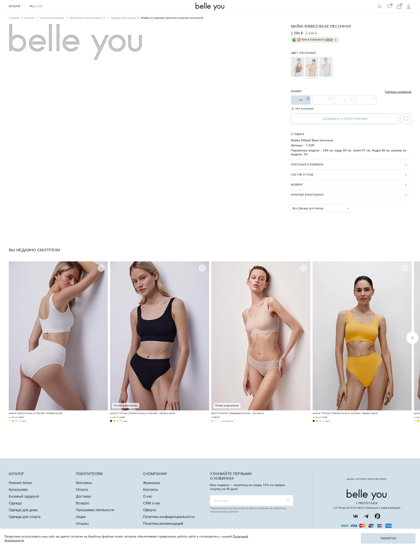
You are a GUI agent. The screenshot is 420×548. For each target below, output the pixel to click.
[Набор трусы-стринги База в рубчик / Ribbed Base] (159, 335)
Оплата (82, 489)
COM (39, 6)
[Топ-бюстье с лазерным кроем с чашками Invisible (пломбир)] (216, 421)
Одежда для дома (23, 510)
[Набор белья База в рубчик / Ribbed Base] (58, 335)
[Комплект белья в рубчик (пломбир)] (10, 421)
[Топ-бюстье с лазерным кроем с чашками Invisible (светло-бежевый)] (219, 421)
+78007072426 (366, 503)
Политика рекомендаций (163, 523)
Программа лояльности (95, 510)
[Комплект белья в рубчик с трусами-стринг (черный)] (111, 421)
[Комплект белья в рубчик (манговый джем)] (13, 421)
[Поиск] (379, 6)
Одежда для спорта (24, 517)
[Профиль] (408, 6)
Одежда (15, 503)
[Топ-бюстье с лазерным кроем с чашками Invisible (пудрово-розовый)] (212, 421)
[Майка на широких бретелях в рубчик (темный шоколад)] (297, 67)
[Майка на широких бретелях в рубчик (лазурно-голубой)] (325, 67)
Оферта (149, 510)
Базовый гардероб (24, 496)
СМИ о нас (152, 503)
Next (412, 338)
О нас (147, 496)
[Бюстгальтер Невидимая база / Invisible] (260, 335)
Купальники (18, 489)
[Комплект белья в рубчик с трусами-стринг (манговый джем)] (114, 421)
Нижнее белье (20, 483)
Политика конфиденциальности (168, 517)
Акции (81, 517)
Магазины (84, 483)
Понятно (388, 538)
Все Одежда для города (308, 208)
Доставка (83, 496)
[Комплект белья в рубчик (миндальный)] (16, 421)
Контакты (150, 489)
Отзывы (82, 523)
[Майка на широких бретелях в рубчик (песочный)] (311, 67)
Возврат (82, 503)
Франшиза (151, 483)
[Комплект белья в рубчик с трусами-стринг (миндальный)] (118, 421)
